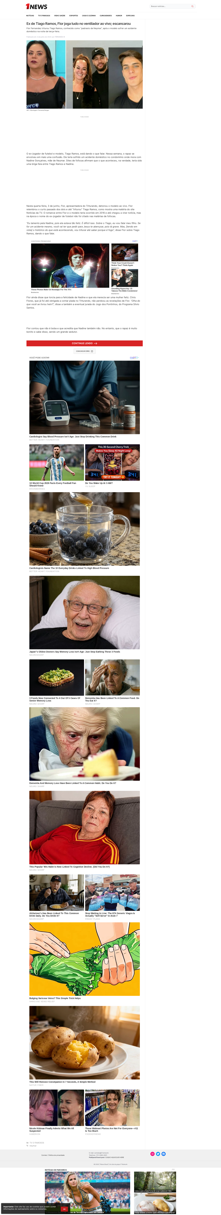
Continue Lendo (82, 343)
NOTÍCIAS (30, 16)
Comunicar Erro (83, 351)
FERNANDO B (60, 37)
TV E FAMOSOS (44, 16)
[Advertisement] (84, 134)
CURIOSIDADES (106, 16)
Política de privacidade (57, 1155)
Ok (64, 1209)
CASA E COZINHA (89, 16)
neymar (33, 1146)
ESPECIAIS (130, 16)
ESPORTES (73, 16)
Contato (44, 1155)
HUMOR (119, 16)
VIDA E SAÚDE (59, 16)
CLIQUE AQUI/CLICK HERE (114, 1157)
